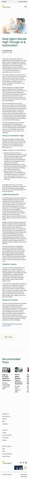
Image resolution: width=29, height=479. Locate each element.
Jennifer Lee (8, 50)
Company (4, 430)
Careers (4, 432)
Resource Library (6, 446)
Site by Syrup (24, 476)
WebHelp (4, 1)
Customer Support (22, 1)
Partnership (5, 437)
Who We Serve (6, 416)
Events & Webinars (7, 454)
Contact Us (5, 424)
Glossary (4, 440)
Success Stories (6, 456)
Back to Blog (8, 337)
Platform (4, 419)
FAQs (3, 421)
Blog (3, 449)
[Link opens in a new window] (20, 462)
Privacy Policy (24, 474)
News (3, 451)
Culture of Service (7, 435)
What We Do (5, 414)
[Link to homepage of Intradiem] (13, 7)
